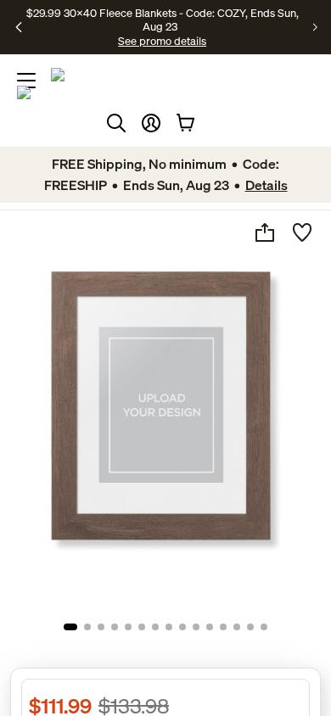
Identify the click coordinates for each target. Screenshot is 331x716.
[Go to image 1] (70, 627)
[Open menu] (26, 80)
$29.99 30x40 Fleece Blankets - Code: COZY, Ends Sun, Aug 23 (162, 19)
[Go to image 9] (182, 627)
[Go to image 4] (114, 627)
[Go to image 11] (209, 627)
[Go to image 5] (128, 627)
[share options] (265, 232)
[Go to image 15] (264, 627)
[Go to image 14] (250, 627)
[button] (151, 123)
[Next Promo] (315, 27)
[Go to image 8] (169, 627)
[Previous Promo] (19, 27)
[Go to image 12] (223, 627)
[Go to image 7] (155, 627)
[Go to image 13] (236, 627)
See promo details (162, 40)
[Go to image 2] (87, 627)
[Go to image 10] (196, 627)
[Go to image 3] (101, 627)
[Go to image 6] (141, 627)
